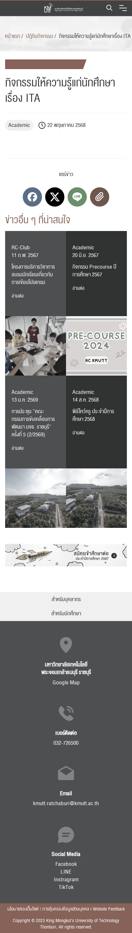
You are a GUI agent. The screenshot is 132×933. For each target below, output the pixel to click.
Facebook (66, 864)
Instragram (66, 879)
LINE (66, 871)
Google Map (66, 682)
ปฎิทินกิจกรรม (39, 36)
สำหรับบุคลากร (66, 599)
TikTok (66, 887)
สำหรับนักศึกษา (66, 614)
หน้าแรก (12, 36)
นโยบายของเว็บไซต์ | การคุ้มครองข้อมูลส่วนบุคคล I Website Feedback (66, 909)
